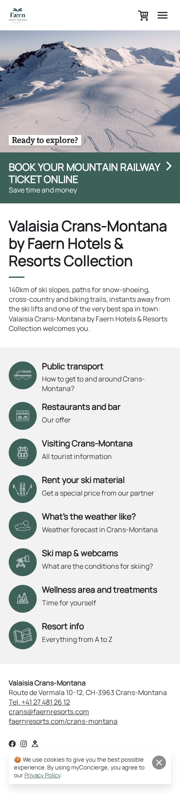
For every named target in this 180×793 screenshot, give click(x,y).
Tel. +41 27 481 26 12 (39, 702)
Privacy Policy (42, 775)
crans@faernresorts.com (49, 711)
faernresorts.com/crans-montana (63, 721)
